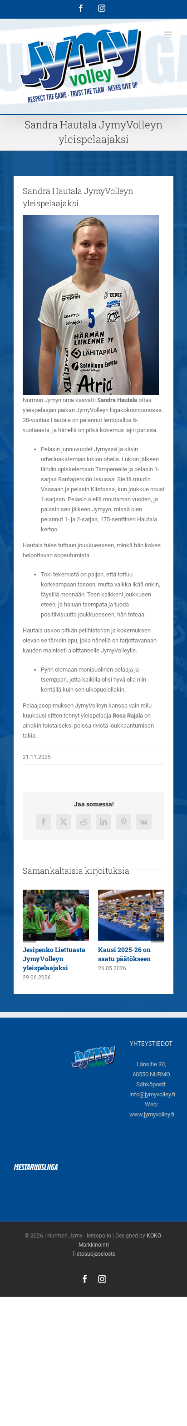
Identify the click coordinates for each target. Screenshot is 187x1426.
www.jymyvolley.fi (151, 1114)
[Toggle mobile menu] (168, 35)
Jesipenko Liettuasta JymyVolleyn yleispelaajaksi (54, 958)
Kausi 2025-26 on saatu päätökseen (124, 954)
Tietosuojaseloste (93, 1254)
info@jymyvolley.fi (152, 1094)
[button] (29, 935)
